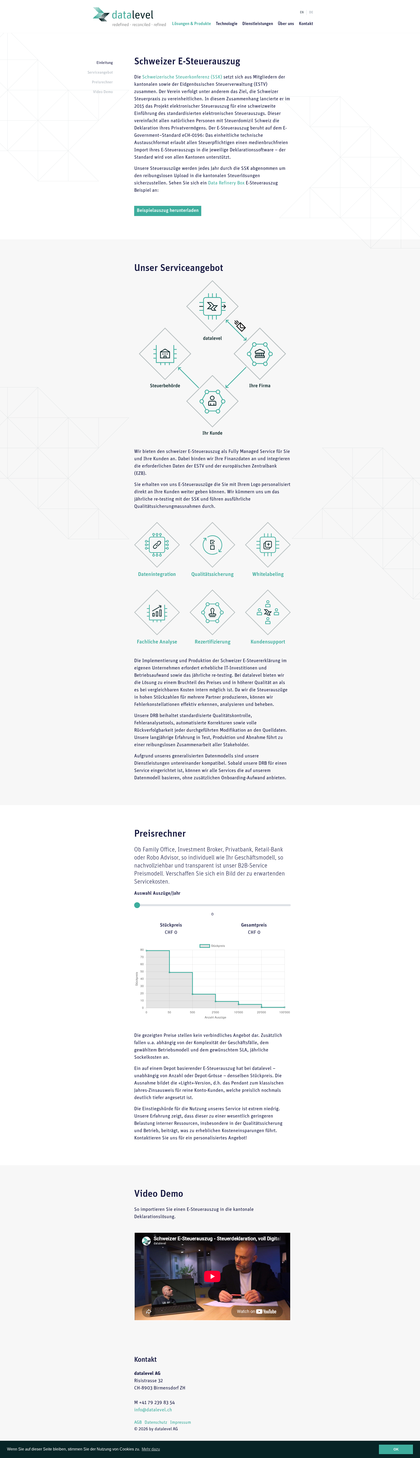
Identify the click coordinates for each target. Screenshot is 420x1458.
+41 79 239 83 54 (157, 1402)
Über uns (286, 24)
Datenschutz (156, 1423)
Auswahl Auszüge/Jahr (157, 893)
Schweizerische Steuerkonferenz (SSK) (182, 77)
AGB (138, 1423)
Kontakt (306, 24)
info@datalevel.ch (153, 1410)
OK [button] (396, 1449)
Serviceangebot (100, 73)
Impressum (180, 1423)
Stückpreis (171, 925)
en (302, 12)
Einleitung (104, 63)
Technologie (226, 24)
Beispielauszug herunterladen (168, 210)
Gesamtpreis (254, 925)
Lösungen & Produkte (191, 24)
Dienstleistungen (257, 24)
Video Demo (103, 92)
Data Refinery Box (226, 183)
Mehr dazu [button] (151, 1449)
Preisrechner (102, 82)
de (311, 12)
